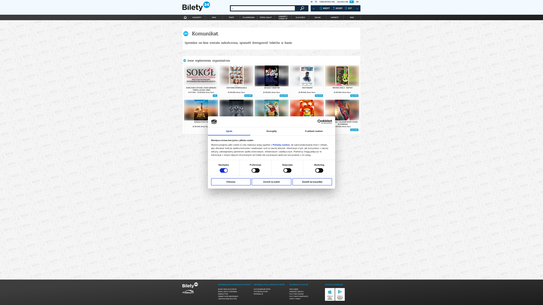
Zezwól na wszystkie (312, 182)
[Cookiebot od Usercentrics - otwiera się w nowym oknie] (319, 122)
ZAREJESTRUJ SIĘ (327, 2)
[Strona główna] (196, 10)
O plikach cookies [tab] (314, 131)
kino (214, 17)
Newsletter (223, 294)
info (215, 96)
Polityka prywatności (298, 296)
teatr (231, 17)
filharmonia (249, 17)
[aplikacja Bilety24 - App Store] (330, 300)
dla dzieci (300, 17)
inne (352, 17)
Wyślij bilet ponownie (227, 292)
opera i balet (266, 17)
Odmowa (230, 182)
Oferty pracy (295, 299)
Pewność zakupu (296, 292)
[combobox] (263, 8)
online (317, 17)
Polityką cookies (281, 145)
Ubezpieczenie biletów (227, 299)
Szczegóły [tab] (271, 131)
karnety (335, 17)
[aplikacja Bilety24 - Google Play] (340, 300)
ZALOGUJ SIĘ (342, 2)
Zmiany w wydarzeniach (228, 296)
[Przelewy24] (188, 294)
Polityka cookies (296, 294)
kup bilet (248, 96)
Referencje (258, 294)
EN (357, 2)
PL (352, 2)
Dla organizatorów (262, 289)
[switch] (256, 170)
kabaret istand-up (283, 17)
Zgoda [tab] (229, 131)
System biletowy (261, 292)
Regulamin (293, 289)
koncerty (196, 17)
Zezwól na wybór (271, 182)
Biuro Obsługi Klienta (227, 289)
